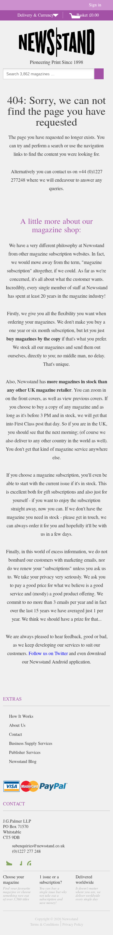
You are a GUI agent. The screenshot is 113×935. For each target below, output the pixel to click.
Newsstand (70, 918)
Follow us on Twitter (48, 653)
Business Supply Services (30, 743)
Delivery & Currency (35, 15)
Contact (15, 734)
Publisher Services (24, 752)
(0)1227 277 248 (26, 851)
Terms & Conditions (44, 924)
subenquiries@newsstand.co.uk (38, 846)
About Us (17, 725)
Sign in (95, 5)
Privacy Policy (72, 924)
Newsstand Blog (22, 761)
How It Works (21, 716)
